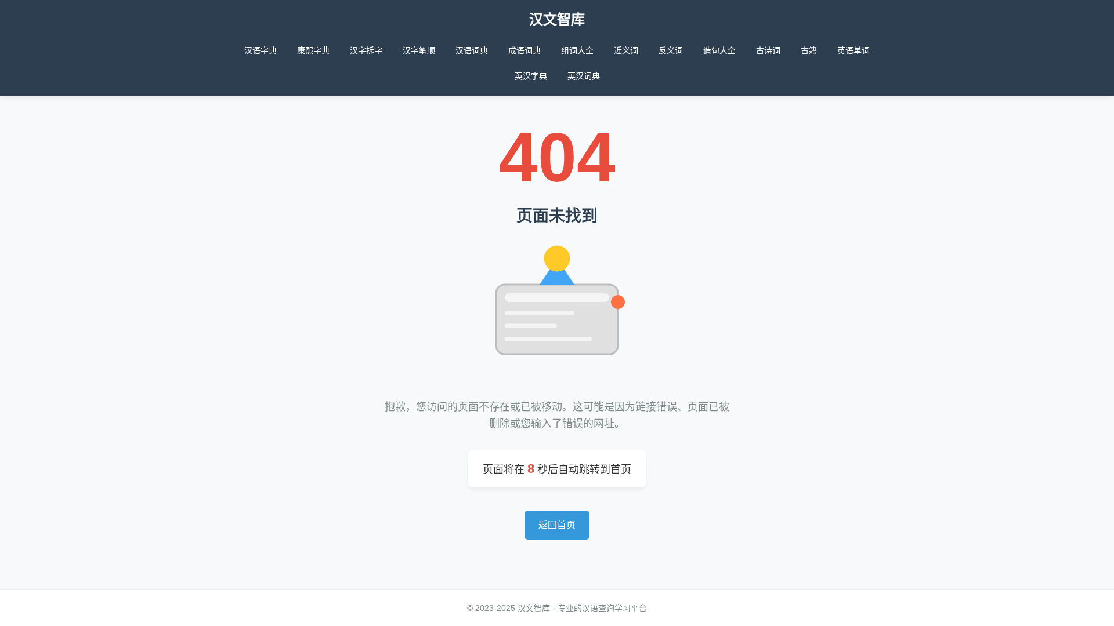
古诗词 (768, 50)
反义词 (671, 50)
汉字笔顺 (419, 50)
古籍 (809, 50)
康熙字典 (313, 50)
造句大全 (719, 50)
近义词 (626, 50)
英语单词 (853, 50)
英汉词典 (583, 76)
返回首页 (557, 525)
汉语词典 (471, 50)
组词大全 (577, 50)
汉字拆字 (366, 50)
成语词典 (524, 50)
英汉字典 (531, 76)
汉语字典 (260, 50)
